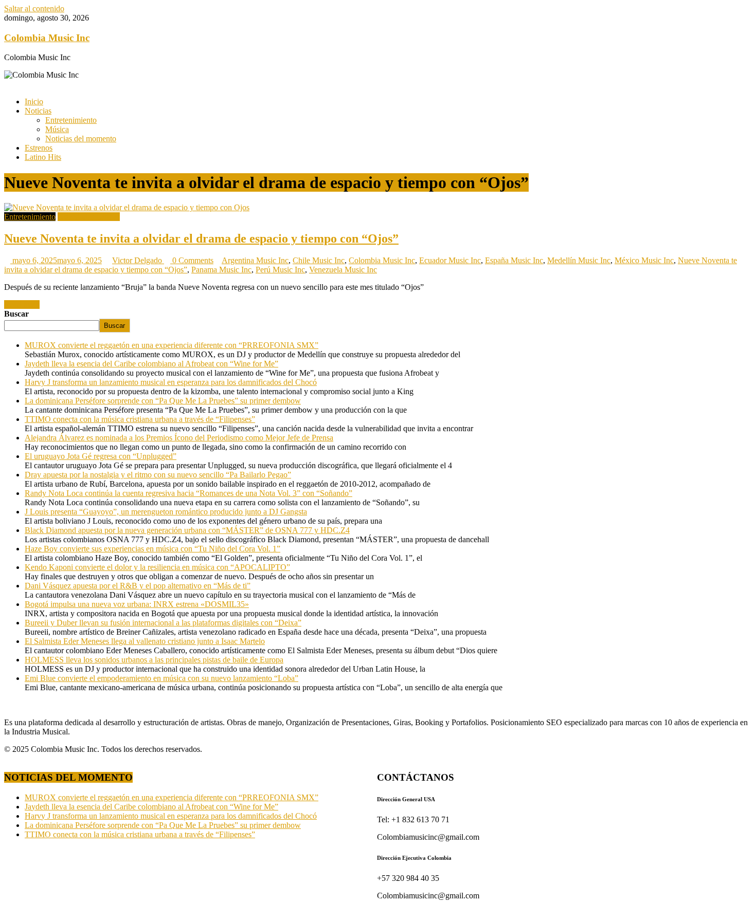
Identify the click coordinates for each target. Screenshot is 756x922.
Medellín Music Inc (578, 260)
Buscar (16, 313)
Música (57, 129)
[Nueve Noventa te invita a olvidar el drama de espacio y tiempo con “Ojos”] (126, 207)
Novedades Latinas (89, 216)
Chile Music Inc (319, 260)
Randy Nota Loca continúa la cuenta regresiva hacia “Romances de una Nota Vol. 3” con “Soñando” (188, 493)
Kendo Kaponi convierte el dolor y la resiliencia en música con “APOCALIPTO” (157, 567)
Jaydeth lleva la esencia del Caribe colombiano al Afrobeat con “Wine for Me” (151, 363)
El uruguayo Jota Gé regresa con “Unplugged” (100, 456)
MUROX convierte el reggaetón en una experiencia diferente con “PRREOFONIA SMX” (171, 345)
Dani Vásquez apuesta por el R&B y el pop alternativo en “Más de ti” (137, 585)
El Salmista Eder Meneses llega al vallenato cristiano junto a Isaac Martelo (145, 641)
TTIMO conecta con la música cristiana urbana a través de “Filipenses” (140, 419)
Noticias (38, 110)
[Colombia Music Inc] (7, 84)
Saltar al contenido (34, 8)
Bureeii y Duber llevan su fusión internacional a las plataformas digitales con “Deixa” (163, 622)
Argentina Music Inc (255, 260)
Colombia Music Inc (46, 37)
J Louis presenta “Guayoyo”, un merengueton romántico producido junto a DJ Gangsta (166, 511)
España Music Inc (514, 260)
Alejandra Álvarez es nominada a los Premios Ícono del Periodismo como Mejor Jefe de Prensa (179, 437)
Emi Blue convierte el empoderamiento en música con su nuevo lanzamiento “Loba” (161, 678)
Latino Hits (43, 157)
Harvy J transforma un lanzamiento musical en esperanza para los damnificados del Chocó (171, 382)
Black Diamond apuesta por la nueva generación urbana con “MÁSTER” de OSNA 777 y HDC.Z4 (187, 530)
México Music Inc (644, 260)
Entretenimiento (71, 120)
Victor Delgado (138, 260)
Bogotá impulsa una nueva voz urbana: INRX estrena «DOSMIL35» (137, 604)
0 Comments (191, 260)
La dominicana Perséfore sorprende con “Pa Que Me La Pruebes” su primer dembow (163, 400)
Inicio (34, 101)
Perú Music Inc (280, 269)
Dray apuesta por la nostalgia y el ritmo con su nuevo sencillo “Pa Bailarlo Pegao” (158, 474)
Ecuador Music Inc (450, 260)
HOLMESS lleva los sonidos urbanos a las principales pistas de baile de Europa (154, 659)
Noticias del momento (80, 138)
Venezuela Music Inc (343, 269)
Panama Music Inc (221, 269)
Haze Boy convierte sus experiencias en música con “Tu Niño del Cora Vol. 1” (152, 548)
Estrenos (38, 147)
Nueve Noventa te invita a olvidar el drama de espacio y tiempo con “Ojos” (201, 238)
